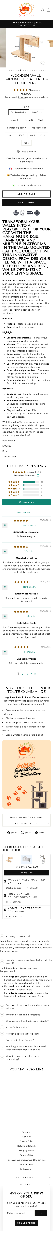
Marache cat (39, 127)
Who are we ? (26, 1164)
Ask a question (26, 823)
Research (26, 1132)
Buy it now (26, 202)
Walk (41, 120)
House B (28, 120)
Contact (26, 1136)
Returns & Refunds (26, 1146)
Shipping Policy (26, 1150)
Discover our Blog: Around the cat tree (26, 1160)
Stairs (10, 135)
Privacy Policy (27, 1141)
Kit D (26, 142)
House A (14, 120)
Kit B (32, 135)
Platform (37, 112)
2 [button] (22, 673)
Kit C (43, 135)
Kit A (21, 135)
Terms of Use (26, 1155)
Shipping (22, 97)
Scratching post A (17, 127)
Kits (27, 107)
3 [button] (27, 673)
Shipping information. (26, 817)
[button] (21, 90)
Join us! (26, 1184)
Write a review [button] (26, 502)
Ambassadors (26, 1169)
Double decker (19, 112)
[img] (21, 520)
